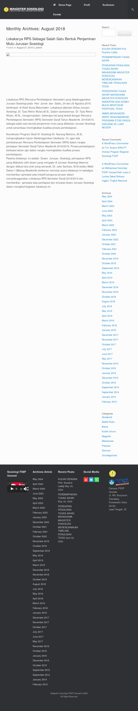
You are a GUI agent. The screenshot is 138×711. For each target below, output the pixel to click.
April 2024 (107, 201)
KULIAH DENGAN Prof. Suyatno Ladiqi (114, 50)
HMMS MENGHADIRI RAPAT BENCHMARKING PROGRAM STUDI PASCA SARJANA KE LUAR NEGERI (116, 120)
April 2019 (107, 277)
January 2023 (109, 234)
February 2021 (109, 249)
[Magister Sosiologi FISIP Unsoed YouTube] (86, 479)
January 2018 (109, 330)
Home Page (65, 4)
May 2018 (107, 311)
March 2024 (108, 206)
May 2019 (107, 272)
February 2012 (109, 401)
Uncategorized (109, 455)
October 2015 (109, 382)
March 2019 (108, 282)
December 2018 (110, 287)
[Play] (12, 489)
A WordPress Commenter (115, 143)
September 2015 (110, 387)
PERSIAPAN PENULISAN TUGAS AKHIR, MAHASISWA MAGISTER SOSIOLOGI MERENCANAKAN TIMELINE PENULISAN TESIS (68, 522)
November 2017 (110, 339)
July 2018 (107, 306)
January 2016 (109, 373)
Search (105, 27)
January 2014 (109, 396)
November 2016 (110, 363)
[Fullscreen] (27, 489)
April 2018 (107, 315)
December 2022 (110, 239)
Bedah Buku (108, 421)
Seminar (106, 450)
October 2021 (109, 244)
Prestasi (106, 445)
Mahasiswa (108, 441)
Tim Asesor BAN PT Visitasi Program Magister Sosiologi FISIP (115, 152)
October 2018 (109, 296)
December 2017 (110, 335)
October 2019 (109, 263)
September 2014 (110, 392)
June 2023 (107, 210)
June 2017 (107, 354)
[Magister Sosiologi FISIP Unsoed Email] (91, 479)
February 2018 (109, 325)
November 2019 (110, 258)
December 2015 (110, 377)
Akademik (107, 417)
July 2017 (107, 349)
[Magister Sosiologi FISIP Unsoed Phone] (96, 479)
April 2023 (107, 220)
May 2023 (107, 215)
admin (39, 47)
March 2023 (108, 225)
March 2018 (108, 320)
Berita (105, 426)
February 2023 (109, 230)
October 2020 (109, 253)
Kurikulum (108, 4)
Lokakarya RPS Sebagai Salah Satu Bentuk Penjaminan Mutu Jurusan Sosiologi (51, 41)
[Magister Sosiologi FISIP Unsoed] (24, 9)
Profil (87, 4)
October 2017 (109, 344)
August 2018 (108, 301)
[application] (17, 486)
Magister (106, 436)
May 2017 (107, 358)
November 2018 (110, 291)
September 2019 (110, 268)
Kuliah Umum (109, 431)
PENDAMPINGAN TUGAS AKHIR (67, 496)
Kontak (57, 14)
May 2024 (107, 196)
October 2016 (109, 368)
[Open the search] (132, 9)
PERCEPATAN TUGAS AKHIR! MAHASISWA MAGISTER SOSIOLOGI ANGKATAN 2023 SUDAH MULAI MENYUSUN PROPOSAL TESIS (115, 99)
